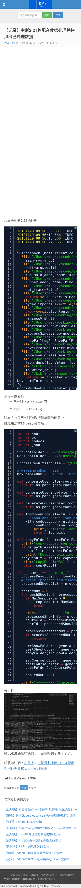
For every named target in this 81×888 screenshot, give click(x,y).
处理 (23, 787)
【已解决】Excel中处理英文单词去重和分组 (32, 834)
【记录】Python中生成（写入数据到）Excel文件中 (37, 859)
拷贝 (6, 42)
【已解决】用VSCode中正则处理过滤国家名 (32, 840)
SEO (37, 879)
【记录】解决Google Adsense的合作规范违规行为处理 (39, 815)
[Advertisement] (40, 89)
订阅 (57, 15)
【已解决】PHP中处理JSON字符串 (27, 846)
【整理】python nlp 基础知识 (23, 822)
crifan (15, 42)
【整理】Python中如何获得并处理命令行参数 (33, 853)
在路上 (40, 4)
